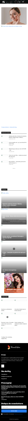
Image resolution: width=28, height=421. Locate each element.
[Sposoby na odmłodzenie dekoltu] (7, 303)
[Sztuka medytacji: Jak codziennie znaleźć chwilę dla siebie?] (21, 317)
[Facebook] (2, 366)
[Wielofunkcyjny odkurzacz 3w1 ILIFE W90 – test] (4, 150)
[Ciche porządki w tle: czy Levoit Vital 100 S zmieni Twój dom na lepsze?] (4, 144)
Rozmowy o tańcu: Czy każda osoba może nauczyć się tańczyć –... (7, 324)
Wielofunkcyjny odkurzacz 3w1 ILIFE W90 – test (12, 397)
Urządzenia (4, 389)
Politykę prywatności (18, 413)
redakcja (3, 239)
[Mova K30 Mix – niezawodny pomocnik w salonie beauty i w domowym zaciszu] (4, 163)
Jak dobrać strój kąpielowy (9, 270)
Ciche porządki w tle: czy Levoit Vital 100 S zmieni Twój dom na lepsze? (12, 392)
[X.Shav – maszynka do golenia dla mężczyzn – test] (14, 249)
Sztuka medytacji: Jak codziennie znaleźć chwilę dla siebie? (21, 324)
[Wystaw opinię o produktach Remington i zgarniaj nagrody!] (14, 233)
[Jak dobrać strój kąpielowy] (14, 265)
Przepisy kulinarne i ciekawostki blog (9, 127)
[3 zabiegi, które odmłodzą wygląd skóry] (7, 331)
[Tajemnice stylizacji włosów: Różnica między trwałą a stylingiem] (14, 200)
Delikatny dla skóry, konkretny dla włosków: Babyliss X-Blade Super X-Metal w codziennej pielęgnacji (13, 387)
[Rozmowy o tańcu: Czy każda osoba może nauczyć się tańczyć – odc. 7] (7, 317)
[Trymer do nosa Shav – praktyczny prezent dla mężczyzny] (4, 157)
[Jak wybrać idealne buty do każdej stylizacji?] (21, 303)
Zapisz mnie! (14, 410)
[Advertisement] (14, 177)
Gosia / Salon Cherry (5, 206)
